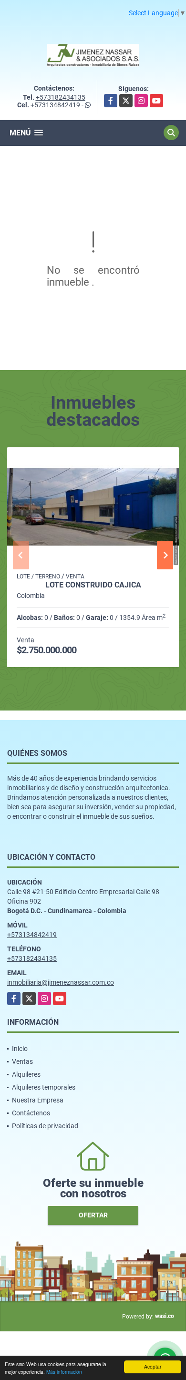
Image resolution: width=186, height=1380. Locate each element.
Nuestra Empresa (37, 1100)
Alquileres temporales (43, 1087)
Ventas (22, 1061)
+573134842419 (55, 105)
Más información (64, 1371)
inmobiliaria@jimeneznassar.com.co (60, 982)
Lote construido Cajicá (93, 585)
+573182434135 (60, 97)
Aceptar (152, 1366)
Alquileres (26, 1074)
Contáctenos (31, 1113)
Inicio (20, 1048)
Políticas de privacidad (45, 1126)
